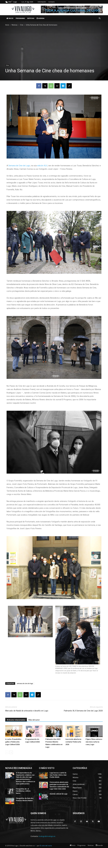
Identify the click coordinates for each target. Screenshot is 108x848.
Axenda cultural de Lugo (58, 794)
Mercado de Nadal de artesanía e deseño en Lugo (26, 711)
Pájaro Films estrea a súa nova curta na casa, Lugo (94, 741)
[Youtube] (98, 821)
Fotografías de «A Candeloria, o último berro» (23, 791)
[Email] (57, 85)
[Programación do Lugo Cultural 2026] (33, 731)
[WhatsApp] (51, 85)
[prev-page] (7, 752)
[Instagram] (81, 821)
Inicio (10, 18)
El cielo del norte (46, 845)
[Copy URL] (69, 85)
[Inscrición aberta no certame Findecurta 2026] (74, 731)
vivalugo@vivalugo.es (46, 836)
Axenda (41, 18)
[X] (45, 85)
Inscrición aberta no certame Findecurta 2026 (73, 741)
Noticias (30, 18)
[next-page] (11, 752)
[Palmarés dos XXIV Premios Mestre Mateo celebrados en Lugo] (54, 731)
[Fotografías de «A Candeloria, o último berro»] (9, 791)
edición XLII (42, 165)
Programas (20, 18)
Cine (21, 25)
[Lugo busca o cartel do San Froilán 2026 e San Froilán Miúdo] (43, 775)
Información (42, 2)
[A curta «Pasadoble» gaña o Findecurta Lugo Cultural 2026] (13, 731)
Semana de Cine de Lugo (19, 165)
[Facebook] (38, 85)
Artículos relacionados (16, 720)
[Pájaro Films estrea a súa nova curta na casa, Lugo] (94, 731)
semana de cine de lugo (25, 683)
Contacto (51, 2)
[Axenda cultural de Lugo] (43, 796)
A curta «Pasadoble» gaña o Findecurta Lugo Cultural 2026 (13, 741)
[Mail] (87, 821)
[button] (99, 18)
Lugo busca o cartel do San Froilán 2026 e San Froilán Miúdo (58, 775)
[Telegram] (63, 85)
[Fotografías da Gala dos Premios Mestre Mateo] (9, 801)
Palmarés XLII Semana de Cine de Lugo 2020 (83, 711)
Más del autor (34, 720)
